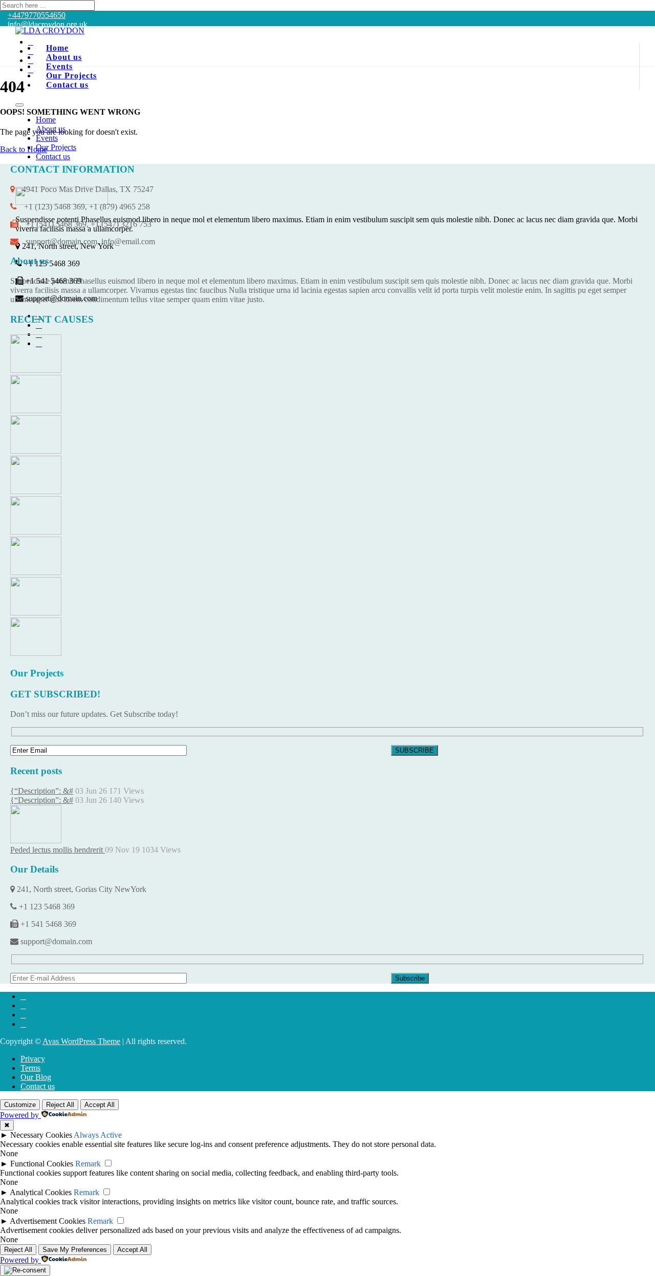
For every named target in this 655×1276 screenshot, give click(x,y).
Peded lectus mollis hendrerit (57, 849)
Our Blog (35, 1077)
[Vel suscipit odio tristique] (35, 612)
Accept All (99, 1105)
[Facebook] (30, 41)
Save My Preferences (74, 1249)
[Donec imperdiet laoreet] (35, 572)
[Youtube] (30, 69)
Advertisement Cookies (47, 1221)
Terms (30, 1068)
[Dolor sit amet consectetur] (35, 410)
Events (47, 138)
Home (46, 119)
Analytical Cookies (41, 1192)
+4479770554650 (37, 15)
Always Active (98, 1135)
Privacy (32, 1058)
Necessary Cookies (41, 1135)
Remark (88, 1163)
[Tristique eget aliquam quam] (35, 450)
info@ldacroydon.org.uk (48, 24)
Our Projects (56, 147)
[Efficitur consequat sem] (35, 531)
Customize (20, 1105)
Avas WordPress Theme (81, 1041)
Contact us (67, 84)
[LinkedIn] (30, 51)
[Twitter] (30, 60)
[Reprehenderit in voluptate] (35, 370)
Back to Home (23, 149)
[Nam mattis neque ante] (35, 653)
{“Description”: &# (41, 790)
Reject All (60, 1105)
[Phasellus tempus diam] (35, 491)
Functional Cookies (41, 1163)
